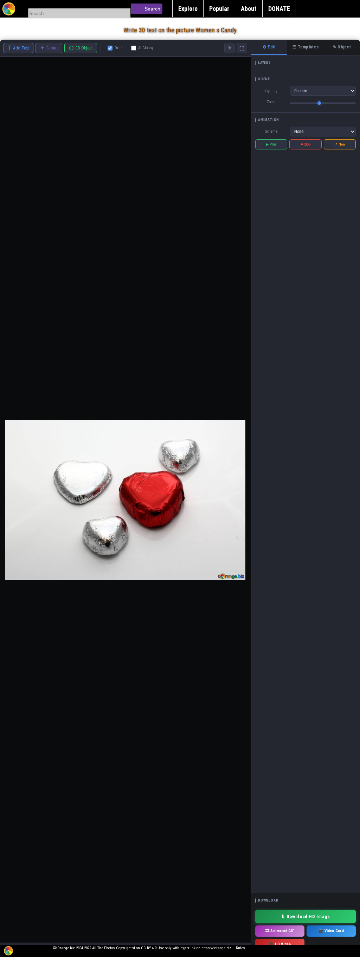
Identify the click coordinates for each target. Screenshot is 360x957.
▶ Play (271, 144)
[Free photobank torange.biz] (9, 9)
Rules (240, 948)
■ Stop (306, 144)
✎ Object (342, 47)
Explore (188, 8)
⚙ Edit (269, 47)
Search (152, 9)
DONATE (279, 8)
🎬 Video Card (331, 931)
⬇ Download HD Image (305, 916)
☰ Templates (305, 47)
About (249, 8)
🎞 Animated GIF (279, 931)
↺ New (339, 144)
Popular (219, 8)
